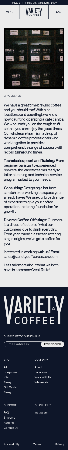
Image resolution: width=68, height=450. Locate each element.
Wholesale (41, 382)
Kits (6, 377)
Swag (7, 382)
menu (9, 12)
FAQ (6, 412)
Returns (9, 422)
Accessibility (11, 444)
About (38, 367)
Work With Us (43, 377)
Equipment (11, 372)
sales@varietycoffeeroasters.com (30, 257)
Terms (37, 444)
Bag (58, 12)
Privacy (59, 444)
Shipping (9, 417)
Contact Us (11, 427)
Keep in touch (52, 344)
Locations (41, 372)
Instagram (41, 412)
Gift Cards (10, 387)
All (5, 367)
